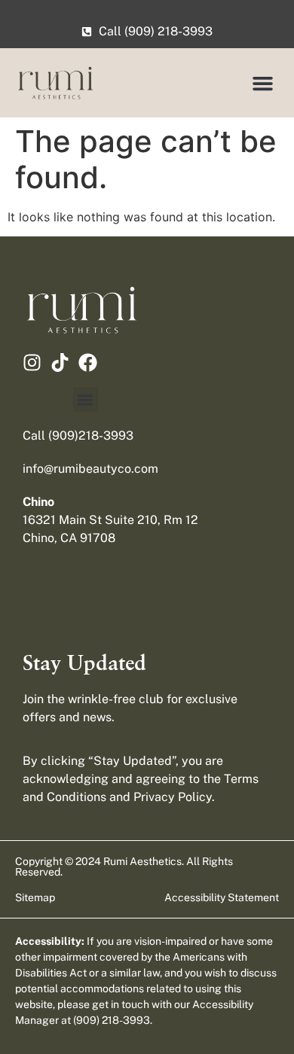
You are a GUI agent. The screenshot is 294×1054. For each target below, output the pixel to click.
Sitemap (35, 897)
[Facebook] (87, 362)
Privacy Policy (172, 797)
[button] (263, 82)
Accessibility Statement (221, 897)
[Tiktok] (60, 362)
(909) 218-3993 (111, 1020)
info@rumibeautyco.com (90, 469)
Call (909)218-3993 (78, 435)
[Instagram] (32, 362)
